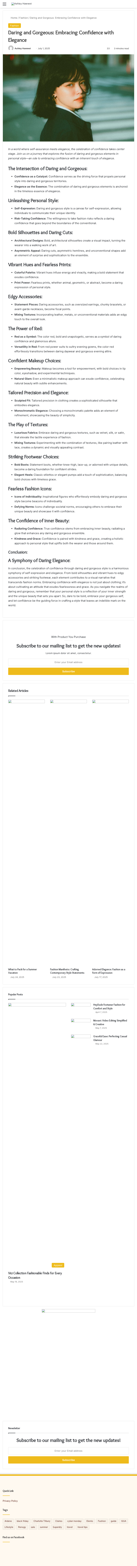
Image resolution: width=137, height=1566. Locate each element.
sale (33, 1527)
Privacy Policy (10, 1500)
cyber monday (74, 1521)
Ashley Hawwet (23, 48)
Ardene (8, 1521)
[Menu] (4, 5)
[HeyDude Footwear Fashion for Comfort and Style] (81, 1009)
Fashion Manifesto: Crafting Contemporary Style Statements (67, 971)
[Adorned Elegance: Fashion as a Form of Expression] (110, 833)
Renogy (22, 1527)
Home (13, 17)
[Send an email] (32, 48)
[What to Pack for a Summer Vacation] (26, 833)
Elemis (90, 1521)
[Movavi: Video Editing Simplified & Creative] (81, 1025)
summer (44, 1527)
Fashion (23, 17)
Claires (58, 1521)
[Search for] (132, 5)
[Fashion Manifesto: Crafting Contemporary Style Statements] (68, 833)
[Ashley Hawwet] (21, 3)
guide (113, 1521)
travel (70, 1527)
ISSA (123, 1521)
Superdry (57, 1527)
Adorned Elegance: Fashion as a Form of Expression (108, 971)
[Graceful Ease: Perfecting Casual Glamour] (81, 1168)
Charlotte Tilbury (42, 1521)
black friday (23, 1521)
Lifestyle (9, 1527)
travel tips (82, 1527)
